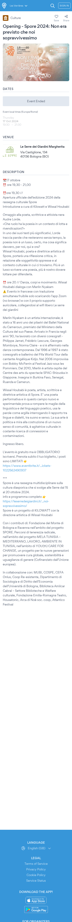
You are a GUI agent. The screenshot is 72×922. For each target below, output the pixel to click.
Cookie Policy (36, 875)
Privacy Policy (36, 869)
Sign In (64, 5)
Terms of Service (36, 863)
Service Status (36, 880)
